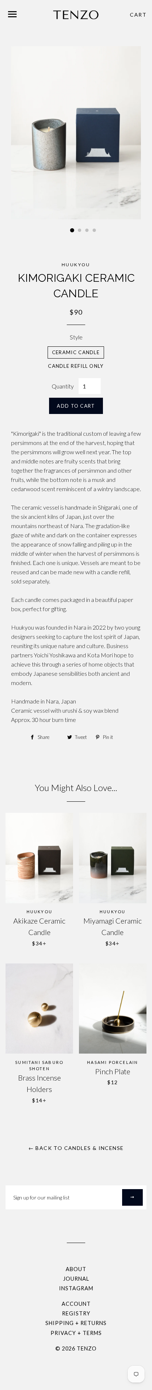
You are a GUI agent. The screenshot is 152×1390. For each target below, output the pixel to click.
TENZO (87, 1348)
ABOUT (76, 1269)
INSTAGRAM (76, 1288)
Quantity (63, 386)
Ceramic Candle (76, 352)
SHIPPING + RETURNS (76, 1323)
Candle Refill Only (75, 366)
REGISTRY (76, 1313)
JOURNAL (76, 1279)
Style (76, 336)
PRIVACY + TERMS (76, 1333)
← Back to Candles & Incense (76, 1148)
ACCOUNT (76, 1304)
